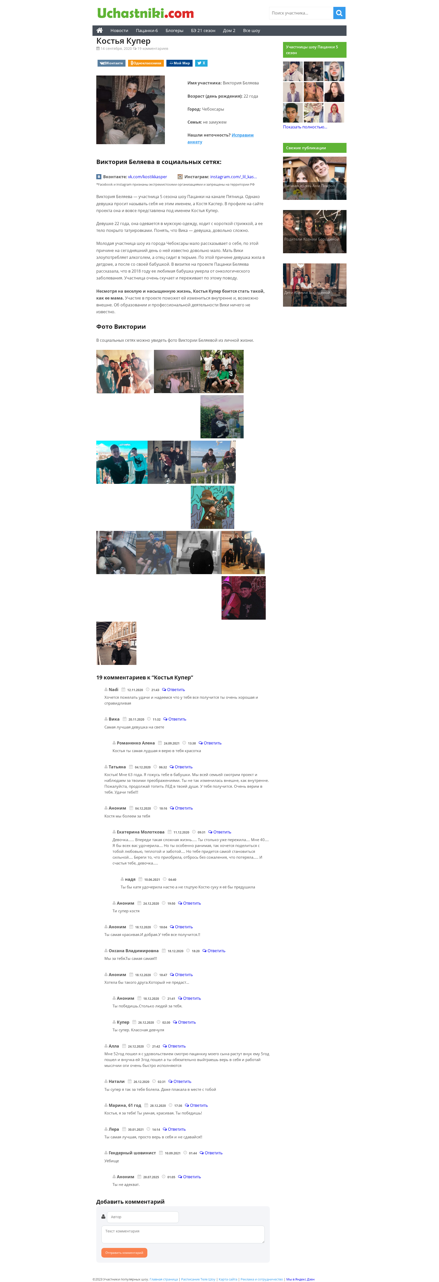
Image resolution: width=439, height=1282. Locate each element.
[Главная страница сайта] (99, 30)
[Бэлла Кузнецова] (293, 100)
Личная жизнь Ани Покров (309, 185)
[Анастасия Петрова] (334, 100)
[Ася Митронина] (314, 100)
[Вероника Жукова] (334, 121)
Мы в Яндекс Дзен (300, 1279)
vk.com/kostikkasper (147, 177)
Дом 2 (229, 30)
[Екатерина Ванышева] (314, 121)
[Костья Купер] (314, 79)
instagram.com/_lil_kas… (233, 177)
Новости (119, 30)
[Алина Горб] (293, 79)
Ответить (175, 689)
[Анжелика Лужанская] (293, 121)
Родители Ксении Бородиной (311, 239)
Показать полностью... (305, 127)
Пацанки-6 (147, 30)
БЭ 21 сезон (203, 30)
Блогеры (174, 30)
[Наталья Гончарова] (334, 79)
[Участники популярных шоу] (147, 14)
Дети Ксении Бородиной (307, 292)
